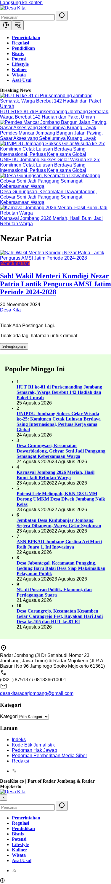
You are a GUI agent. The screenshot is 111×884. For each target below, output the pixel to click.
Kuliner (19, 849)
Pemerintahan (15, 263)
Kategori (9, 716)
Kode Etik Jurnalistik (33, 744)
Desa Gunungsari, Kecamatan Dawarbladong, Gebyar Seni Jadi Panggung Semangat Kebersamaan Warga (48, 197)
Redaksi (20, 760)
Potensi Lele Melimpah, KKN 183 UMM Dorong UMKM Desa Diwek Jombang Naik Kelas (61, 499)
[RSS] (14, 770)
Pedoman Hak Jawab (34, 750)
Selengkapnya (14, 346)
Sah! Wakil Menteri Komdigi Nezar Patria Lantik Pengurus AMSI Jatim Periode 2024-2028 (55, 284)
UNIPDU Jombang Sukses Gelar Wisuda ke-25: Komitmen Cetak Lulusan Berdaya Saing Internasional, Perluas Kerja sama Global (50, 165)
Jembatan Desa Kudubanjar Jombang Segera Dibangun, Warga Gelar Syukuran (59, 523)
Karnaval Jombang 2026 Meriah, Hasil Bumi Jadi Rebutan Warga (55, 475)
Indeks (19, 739)
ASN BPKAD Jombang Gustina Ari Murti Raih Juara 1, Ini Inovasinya (59, 544)
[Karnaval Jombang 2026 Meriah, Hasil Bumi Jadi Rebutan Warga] (55, 212)
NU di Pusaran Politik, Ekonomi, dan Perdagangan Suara (54, 592)
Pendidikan (23, 828)
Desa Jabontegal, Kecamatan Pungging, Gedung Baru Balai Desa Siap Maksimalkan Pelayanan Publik (61, 568)
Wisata (19, 855)
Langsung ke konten (21, 2)
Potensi (19, 839)
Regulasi (20, 823)
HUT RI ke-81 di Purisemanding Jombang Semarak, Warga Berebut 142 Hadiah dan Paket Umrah (54, 114)
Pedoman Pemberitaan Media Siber (49, 755)
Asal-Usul (21, 860)
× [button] (3, 797)
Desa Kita (10, 309)
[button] (62, 15)
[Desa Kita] (12, 7)
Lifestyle (20, 844)
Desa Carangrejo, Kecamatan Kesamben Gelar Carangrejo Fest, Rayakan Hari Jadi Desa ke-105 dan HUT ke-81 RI (60, 616)
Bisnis (18, 833)
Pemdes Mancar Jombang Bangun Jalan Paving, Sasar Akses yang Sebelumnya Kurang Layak (51, 135)
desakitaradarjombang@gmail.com (36, 693)
